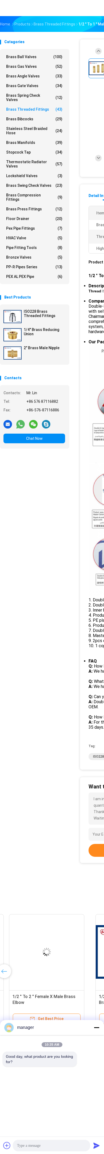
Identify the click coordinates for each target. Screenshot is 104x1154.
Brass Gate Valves (34, 86)
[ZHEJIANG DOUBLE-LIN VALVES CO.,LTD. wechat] (33, 424)
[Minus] (96, 1027)
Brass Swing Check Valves (34, 185)
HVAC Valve (34, 238)
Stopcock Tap (34, 152)
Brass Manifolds (34, 142)
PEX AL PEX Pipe (34, 276)
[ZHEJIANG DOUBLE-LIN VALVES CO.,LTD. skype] (46, 424)
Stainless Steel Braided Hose (34, 130)
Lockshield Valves (34, 176)
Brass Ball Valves (34, 57)
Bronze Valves (34, 257)
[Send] (96, 1145)
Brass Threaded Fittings (34, 109)
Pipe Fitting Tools (34, 247)
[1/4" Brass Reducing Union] (12, 335)
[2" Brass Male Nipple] (12, 353)
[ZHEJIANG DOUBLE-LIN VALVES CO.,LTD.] (23, 8)
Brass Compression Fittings (34, 197)
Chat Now (34, 438)
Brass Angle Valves (34, 76)
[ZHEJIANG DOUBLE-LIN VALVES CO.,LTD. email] (7, 424)
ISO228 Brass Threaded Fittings (39, 313)
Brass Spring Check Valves (34, 97)
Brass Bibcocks (34, 119)
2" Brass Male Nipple (41, 348)
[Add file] (7, 1145)
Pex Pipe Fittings (34, 228)
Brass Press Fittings (34, 209)
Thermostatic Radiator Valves (34, 164)
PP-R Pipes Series (34, 267)
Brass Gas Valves (34, 66)
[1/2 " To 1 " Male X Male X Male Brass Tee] (41, 951)
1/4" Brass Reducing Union (41, 331)
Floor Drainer (34, 219)
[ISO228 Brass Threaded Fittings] (12, 316)
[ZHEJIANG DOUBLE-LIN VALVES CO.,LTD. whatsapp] (20, 424)
